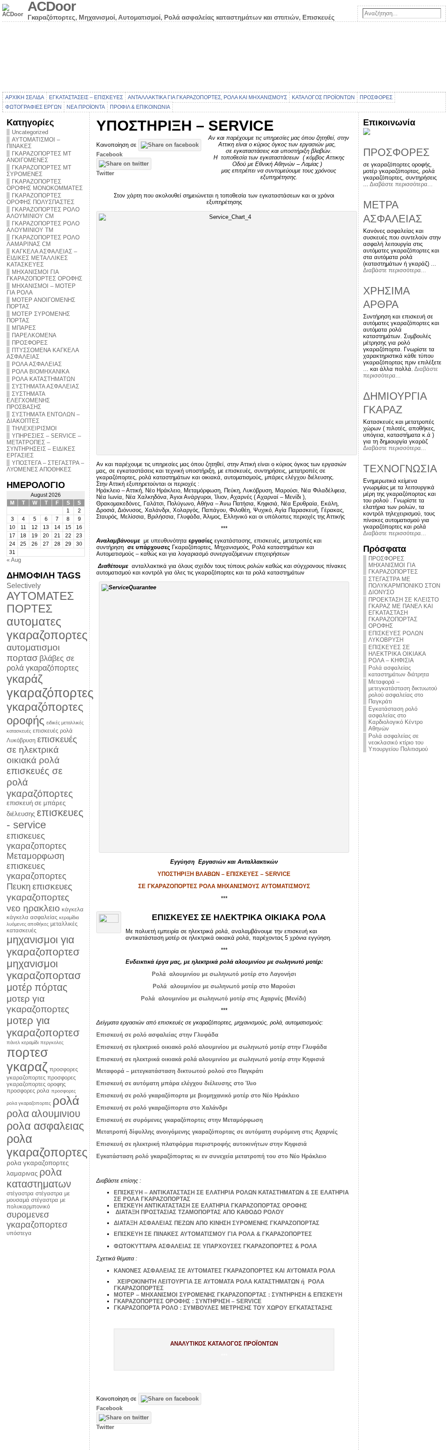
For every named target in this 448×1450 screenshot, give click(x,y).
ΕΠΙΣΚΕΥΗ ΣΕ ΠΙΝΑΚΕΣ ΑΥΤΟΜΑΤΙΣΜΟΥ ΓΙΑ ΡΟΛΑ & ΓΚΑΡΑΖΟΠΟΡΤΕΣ (213, 1234)
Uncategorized (30, 132)
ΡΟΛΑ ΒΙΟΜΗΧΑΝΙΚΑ (41, 371)
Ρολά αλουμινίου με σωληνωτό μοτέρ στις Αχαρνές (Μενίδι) (224, 998)
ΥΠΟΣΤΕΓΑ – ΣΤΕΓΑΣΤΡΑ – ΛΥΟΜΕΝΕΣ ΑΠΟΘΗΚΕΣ (45, 466)
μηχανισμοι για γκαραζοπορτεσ (43, 946)
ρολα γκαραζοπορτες (47, 1145)
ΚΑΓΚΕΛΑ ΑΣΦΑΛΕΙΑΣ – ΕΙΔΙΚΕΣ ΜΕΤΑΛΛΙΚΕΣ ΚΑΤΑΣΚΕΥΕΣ (42, 258)
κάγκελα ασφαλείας (32, 917)
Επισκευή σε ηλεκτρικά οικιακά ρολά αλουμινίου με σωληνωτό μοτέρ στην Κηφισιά (210, 1059)
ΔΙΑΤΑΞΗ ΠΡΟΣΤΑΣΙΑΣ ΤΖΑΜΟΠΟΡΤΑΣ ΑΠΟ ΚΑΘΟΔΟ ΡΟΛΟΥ (200, 1212)
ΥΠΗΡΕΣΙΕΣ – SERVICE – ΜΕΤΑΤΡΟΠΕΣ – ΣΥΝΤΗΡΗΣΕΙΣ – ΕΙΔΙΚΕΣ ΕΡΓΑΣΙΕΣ (44, 446)
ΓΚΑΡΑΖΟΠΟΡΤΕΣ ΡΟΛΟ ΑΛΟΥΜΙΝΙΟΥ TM (43, 226)
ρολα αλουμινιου (43, 1113)
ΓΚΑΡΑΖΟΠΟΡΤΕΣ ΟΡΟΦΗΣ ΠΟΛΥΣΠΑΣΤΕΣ (40, 198)
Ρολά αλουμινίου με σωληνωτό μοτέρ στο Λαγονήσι (224, 974)
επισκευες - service (45, 818)
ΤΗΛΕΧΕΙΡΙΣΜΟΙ (34, 428)
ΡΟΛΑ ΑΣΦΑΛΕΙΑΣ (37, 364)
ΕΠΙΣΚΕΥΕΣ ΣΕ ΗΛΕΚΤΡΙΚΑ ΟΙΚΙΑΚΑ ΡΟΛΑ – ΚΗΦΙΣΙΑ (397, 654)
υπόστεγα (19, 1233)
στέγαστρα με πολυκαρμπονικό (36, 1203)
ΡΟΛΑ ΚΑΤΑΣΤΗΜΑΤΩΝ (43, 379)
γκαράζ (24, 679)
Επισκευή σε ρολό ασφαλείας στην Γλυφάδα (157, 1034)
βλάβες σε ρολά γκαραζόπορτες (43, 663)
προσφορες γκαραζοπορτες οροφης (41, 1080)
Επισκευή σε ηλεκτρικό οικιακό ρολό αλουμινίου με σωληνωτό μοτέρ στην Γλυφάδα (211, 1047)
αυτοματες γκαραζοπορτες (47, 628)
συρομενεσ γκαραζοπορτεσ (37, 1219)
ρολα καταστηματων (39, 1178)
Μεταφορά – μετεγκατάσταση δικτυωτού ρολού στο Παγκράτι (179, 1071)
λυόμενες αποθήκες (28, 924)
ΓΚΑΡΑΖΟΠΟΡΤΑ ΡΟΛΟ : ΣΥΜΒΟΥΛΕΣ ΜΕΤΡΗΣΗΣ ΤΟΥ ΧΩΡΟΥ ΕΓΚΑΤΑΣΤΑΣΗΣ (223, 1308)
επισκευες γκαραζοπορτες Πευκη (36, 876)
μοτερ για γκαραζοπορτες (38, 1003)
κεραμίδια (69, 917)
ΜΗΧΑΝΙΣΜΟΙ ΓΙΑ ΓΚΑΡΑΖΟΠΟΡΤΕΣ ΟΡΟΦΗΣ (44, 275)
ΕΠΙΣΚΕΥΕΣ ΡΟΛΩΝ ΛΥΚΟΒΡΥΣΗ (395, 636)
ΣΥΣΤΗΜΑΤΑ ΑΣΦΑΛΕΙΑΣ (45, 386)
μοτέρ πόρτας (37, 987)
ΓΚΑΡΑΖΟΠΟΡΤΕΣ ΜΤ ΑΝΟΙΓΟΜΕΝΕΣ (39, 156)
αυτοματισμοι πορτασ (33, 652)
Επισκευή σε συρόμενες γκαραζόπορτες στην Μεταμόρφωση (179, 1120)
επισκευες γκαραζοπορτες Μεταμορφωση (36, 846)
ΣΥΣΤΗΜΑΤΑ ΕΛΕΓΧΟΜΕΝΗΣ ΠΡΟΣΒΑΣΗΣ (28, 400)
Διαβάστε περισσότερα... (401, 184)
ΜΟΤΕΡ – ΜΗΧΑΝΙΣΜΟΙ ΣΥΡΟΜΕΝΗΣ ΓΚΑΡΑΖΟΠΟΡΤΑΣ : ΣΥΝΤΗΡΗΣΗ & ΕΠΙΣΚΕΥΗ (228, 1294)
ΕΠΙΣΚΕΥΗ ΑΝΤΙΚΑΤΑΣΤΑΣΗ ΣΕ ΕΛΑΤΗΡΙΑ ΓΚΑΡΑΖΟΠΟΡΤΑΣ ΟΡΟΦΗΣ (210, 1205)
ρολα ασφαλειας (45, 1126)
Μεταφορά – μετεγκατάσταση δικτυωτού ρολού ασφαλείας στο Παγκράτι (402, 691)
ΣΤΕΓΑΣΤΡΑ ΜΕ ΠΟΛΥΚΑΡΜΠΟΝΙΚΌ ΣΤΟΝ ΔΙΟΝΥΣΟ (404, 585)
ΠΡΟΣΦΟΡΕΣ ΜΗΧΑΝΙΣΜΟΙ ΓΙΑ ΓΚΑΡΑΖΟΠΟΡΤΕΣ (393, 565)
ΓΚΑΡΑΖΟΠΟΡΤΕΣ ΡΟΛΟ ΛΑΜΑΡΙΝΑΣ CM (43, 240)
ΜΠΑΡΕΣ (24, 328)
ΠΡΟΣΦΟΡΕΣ (30, 342)
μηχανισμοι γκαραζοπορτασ (44, 969)
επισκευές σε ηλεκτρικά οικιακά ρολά (42, 749)
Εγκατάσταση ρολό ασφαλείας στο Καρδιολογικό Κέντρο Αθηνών (395, 719)
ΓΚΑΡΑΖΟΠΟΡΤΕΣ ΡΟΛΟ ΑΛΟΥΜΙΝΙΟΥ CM (43, 212)
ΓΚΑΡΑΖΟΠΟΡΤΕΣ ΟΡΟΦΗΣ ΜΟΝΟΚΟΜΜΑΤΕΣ (45, 184)
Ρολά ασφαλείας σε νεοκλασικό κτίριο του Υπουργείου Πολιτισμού (398, 742)
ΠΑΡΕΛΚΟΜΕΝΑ (34, 335)
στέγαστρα (20, 1193)
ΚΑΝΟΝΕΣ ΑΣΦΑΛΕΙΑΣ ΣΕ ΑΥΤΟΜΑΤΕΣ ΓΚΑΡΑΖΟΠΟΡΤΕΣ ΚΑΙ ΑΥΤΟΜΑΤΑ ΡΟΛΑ (224, 1270)
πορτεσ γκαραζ (27, 1059)
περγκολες (51, 1042)
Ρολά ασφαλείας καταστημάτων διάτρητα (398, 671)
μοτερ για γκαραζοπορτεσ (43, 1026)
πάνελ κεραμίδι (22, 1042)
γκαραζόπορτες (50, 692)
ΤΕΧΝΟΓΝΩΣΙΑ (400, 468)
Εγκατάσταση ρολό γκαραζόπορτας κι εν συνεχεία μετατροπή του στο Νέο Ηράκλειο (211, 1156)
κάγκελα (73, 909)
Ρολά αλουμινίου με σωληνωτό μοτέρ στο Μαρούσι (224, 986)
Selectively (24, 585)
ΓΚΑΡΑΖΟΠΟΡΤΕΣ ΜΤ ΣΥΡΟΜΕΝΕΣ (39, 170)
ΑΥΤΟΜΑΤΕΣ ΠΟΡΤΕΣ (40, 602)
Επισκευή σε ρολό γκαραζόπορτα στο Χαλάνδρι (162, 1107)
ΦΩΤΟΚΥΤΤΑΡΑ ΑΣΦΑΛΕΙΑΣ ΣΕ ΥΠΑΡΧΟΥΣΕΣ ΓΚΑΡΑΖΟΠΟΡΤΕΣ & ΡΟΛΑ (215, 1246)
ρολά (65, 1100)
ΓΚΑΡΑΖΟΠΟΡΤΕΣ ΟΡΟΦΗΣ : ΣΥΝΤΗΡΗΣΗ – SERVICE (188, 1301)
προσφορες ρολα (28, 1090)
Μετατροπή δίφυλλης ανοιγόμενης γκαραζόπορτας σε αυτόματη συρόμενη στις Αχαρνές (217, 1131)
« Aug (14, 560)
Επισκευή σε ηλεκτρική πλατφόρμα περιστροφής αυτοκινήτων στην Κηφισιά (201, 1144)
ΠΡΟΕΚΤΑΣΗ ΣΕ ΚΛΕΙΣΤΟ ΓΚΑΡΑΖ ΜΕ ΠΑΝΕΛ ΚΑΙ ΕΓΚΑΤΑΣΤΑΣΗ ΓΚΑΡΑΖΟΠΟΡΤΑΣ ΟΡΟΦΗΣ (403, 612)
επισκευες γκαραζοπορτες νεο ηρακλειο (39, 897)
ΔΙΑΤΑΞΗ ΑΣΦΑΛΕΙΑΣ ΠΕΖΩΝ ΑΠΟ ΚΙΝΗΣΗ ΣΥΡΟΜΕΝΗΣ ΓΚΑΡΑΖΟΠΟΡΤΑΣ (216, 1223)
